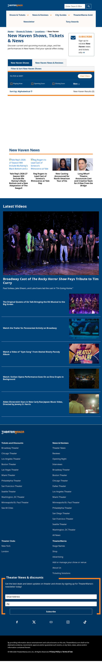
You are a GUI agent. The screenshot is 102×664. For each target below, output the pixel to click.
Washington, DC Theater (13, 497)
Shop (54, 551)
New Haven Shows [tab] (20, 62)
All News (56, 535)
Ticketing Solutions (61, 573)
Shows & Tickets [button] (17, 15)
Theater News (59, 448)
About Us (56, 567)
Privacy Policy (54, 652)
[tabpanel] (51, 129)
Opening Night (59, 458)
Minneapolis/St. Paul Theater (15, 502)
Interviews (57, 464)
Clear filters (51, 126)
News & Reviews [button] (40, 15)
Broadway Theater (10, 448)
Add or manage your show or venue (69, 562)
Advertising (57, 556)
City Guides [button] (61, 15)
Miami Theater (8, 475)
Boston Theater (8, 464)
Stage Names (58, 546)
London (5, 551)
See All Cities (7, 508)
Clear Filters (85, 76)
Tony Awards (72, 21)
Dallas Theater (59, 486)
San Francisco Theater (11, 486)
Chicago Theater (9, 453)
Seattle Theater (8, 491)
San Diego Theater (61, 513)
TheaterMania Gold (83, 15)
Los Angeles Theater (11, 458)
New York (5, 546)
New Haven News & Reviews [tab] (49, 62)
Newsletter (29, 21)
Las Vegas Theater (10, 469)
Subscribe (51, 611)
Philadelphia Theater (11, 480)
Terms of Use (67, 652)
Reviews (56, 453)
